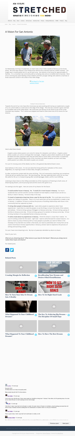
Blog (14, 20)
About (18, 20)
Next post (66, 423)
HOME (57, 20)
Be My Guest (29, 20)
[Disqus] (37, 361)
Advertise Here (36, 20)
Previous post (54, 423)
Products (62, 20)
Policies (42, 20)
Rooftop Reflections (50, 20)
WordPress (60, 433)
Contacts (23, 20)
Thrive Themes (46, 433)
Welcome (10, 20)
